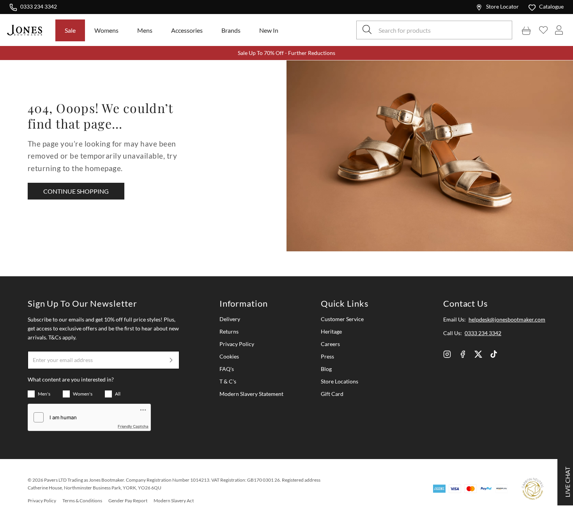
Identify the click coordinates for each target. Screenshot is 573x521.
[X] (478, 354)
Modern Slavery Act (174, 500)
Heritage (331, 331)
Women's (82, 394)
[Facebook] (463, 354)
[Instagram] (447, 354)
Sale (70, 30)
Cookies (229, 356)
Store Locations (339, 381)
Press (327, 356)
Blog (326, 369)
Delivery (229, 319)
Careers (330, 344)
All (117, 394)
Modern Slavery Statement (251, 393)
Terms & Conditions (82, 500)
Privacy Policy (236, 344)
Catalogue (551, 6)
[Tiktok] (494, 354)
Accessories (187, 30)
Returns (229, 331)
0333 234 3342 (38, 6)
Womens (106, 30)
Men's (44, 394)
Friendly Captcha (133, 426)
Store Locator (502, 6)
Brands (231, 30)
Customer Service (342, 319)
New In (268, 30)
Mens (144, 30)
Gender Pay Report (127, 500)
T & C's (227, 381)
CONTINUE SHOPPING (76, 191)
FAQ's (226, 369)
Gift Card (332, 393)
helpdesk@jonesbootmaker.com (507, 319)
